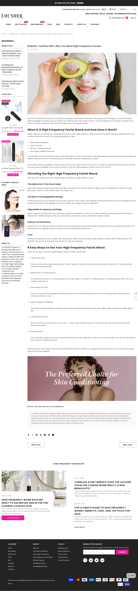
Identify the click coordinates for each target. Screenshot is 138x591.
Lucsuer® (13, 125)
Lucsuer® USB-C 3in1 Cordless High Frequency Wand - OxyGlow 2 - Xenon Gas (13, 128)
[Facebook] (28, 434)
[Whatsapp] (53, 434)
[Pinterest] (37, 434)
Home (4, 34)
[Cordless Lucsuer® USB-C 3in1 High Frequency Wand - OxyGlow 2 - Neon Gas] (13, 151)
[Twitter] (33, 434)
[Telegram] (45, 434)
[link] (13, 200)
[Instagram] (91, 560)
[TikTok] (97, 560)
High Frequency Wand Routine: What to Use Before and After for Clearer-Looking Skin (25, 503)
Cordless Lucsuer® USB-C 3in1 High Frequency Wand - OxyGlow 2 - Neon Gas (13, 168)
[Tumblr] (41, 434)
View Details (12, 518)
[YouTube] (102, 560)
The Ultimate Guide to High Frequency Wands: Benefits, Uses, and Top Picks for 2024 (102, 510)
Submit (122, 552)
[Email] (49, 434)
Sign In (133, 18)
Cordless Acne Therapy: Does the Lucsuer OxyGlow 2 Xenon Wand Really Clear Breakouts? (102, 485)
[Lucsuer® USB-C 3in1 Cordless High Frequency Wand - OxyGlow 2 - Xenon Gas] (13, 111)
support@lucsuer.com (90, 9)
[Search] (127, 9)
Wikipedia (13, 34)
